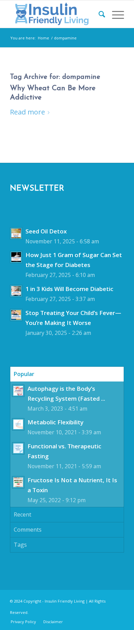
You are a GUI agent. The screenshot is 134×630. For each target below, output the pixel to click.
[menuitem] (98, 14)
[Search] (98, 14)
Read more (27, 112)
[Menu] (114, 14)
